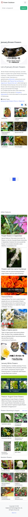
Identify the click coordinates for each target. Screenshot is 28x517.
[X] (25, 104)
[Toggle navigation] (25, 2)
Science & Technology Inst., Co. (14, 508)
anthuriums (11, 79)
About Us (14, 512)
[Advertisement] (14, 26)
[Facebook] (22, 104)
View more (24, 410)
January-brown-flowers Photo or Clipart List (12, 101)
